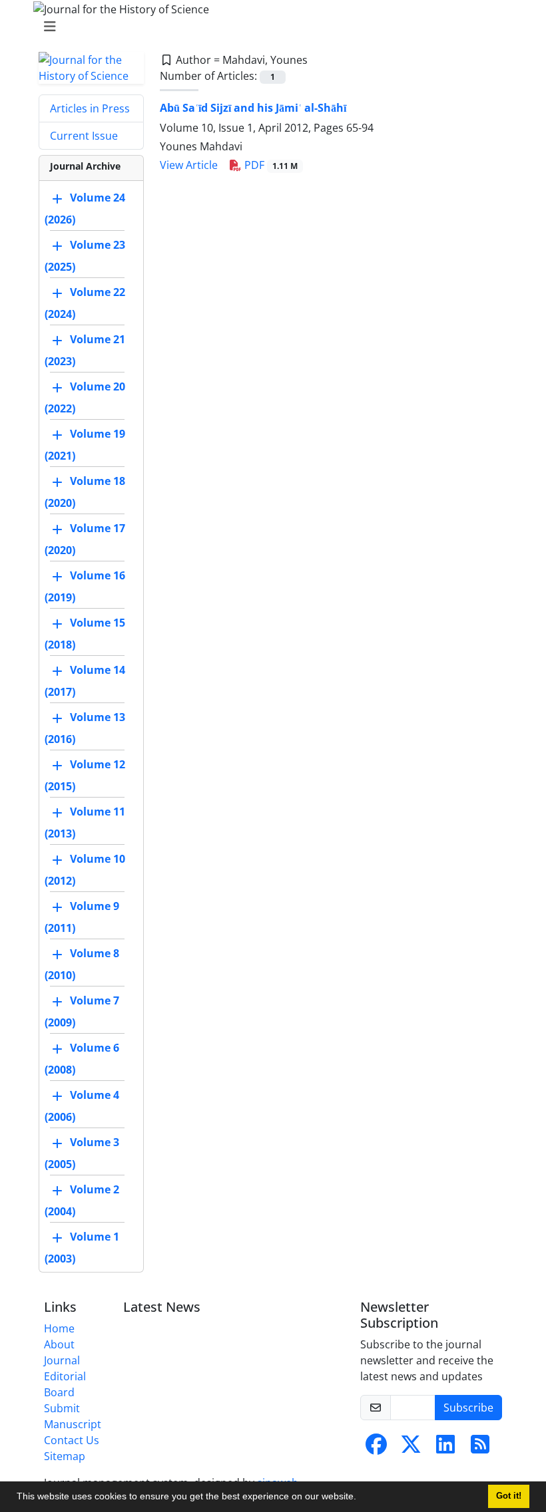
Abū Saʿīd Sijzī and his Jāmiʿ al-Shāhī (253, 107)
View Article (189, 165)
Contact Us (71, 1440)
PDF (270, 165)
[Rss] (480, 1448)
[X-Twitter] (411, 1448)
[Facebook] (376, 1448)
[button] (361, 1498)
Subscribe (468, 1407)
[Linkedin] (445, 1448)
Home (59, 1328)
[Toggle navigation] (269, 26)
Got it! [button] (508, 1496)
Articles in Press (90, 108)
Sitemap (64, 1456)
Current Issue (84, 135)
